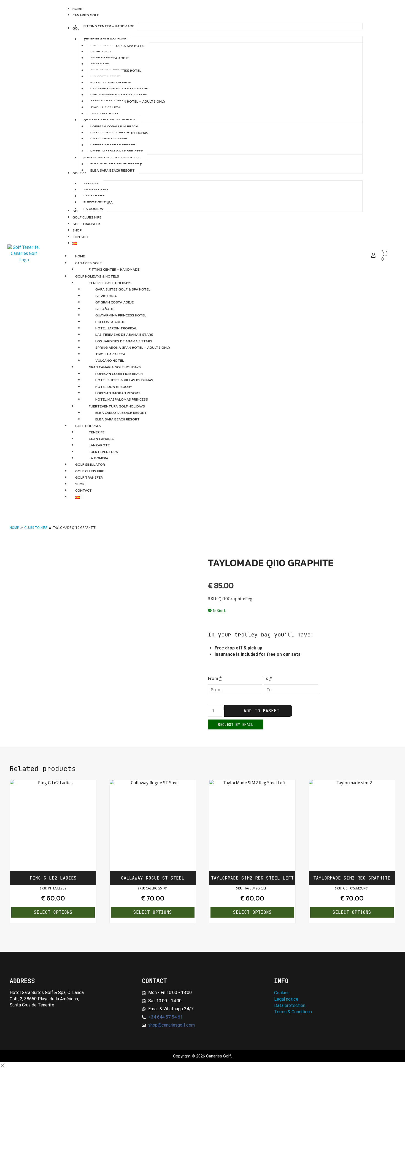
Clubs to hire (35, 528)
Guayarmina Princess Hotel (120, 315)
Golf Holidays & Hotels (97, 276)
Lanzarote (99, 445)
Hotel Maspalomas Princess (121, 399)
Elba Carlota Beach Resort (121, 412)
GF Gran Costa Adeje (114, 302)
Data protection (289, 1005)
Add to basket (261, 711)
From (213, 678)
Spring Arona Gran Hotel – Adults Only (133, 347)
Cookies (282, 992)
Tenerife (96, 432)
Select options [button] (53, 912)
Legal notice (286, 999)
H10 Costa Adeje (110, 321)
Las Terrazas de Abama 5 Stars (124, 334)
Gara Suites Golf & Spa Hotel (122, 289)
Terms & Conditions (293, 1011)
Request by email (235, 724)
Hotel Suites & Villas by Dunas (124, 380)
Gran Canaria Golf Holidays (115, 367)
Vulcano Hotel (109, 360)
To (266, 678)
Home (14, 528)
